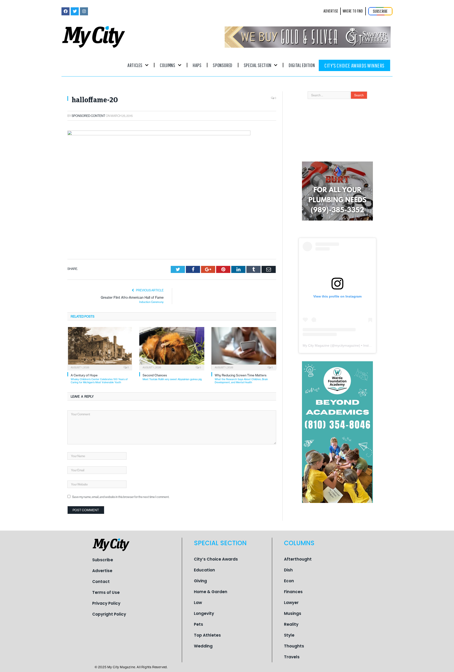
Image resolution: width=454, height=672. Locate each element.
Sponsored (222, 65)
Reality (291, 624)
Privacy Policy (106, 603)
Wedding (203, 646)
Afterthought (298, 559)
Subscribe (102, 560)
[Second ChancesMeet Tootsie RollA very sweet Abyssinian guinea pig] (171, 348)
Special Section (257, 65)
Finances (293, 592)
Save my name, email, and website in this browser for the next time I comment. (120, 497)
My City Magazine (316, 345)
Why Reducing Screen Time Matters (241, 378)
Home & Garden (210, 592)
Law (198, 602)
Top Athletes (207, 635)
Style (289, 635)
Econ (289, 581)
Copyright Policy (109, 614)
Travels (292, 657)
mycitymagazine (347, 345)
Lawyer (291, 602)
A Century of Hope (99, 378)
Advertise (102, 571)
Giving (200, 581)
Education (204, 570)
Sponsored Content (88, 116)
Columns (167, 65)
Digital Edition (302, 65)
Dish (288, 570)
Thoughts (294, 646)
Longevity (204, 613)
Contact (101, 581)
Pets (198, 624)
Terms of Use (106, 592)
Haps (197, 65)
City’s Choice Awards (216, 559)
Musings (292, 613)
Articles (135, 65)
